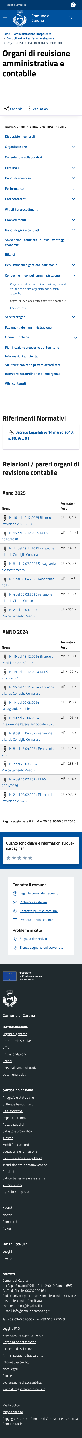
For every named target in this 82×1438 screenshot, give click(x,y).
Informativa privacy (16, 1362)
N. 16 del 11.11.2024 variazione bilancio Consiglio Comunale (28, 690)
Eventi (7, 1258)
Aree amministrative (17, 1040)
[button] (41, 136)
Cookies (8, 1375)
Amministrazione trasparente (23, 1355)
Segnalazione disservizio (19, 1341)
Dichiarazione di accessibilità (22, 1382)
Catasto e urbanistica (17, 1131)
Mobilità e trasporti (16, 1144)
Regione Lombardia (16, 5)
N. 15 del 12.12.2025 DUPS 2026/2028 (25, 536)
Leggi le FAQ (11, 1328)
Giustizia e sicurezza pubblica (22, 1158)
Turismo (8, 1137)
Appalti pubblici (13, 1124)
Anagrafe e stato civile (18, 1097)
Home (6, 34)
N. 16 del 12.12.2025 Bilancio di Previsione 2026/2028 (28, 520)
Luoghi (7, 1251)
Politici (7, 1060)
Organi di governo (15, 1033)
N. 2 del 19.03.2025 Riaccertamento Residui (19, 612)
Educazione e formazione (20, 1151)
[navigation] (4, 17)
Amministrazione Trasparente (32, 34)
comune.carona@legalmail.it (22, 1305)
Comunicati (10, 1221)
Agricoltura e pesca (16, 1191)
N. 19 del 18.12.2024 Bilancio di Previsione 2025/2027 (28, 659)
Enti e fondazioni (14, 1054)
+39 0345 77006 (20, 1319)
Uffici (6, 1047)
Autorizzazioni (12, 1184)
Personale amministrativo (20, 1067)
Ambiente (9, 1171)
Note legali (10, 1368)
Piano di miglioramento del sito (24, 1389)
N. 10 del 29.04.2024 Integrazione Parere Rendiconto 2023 (28, 721)
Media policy (11, 1405)
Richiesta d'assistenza (18, 1348)
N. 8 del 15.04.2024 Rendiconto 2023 (28, 751)
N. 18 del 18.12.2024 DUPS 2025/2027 (25, 675)
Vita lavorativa (13, 1110)
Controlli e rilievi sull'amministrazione (30, 38)
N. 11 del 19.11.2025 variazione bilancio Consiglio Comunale (28, 551)
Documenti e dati (14, 1074)
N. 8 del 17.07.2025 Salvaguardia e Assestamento (29, 566)
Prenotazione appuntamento (23, 1335)
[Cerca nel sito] (71, 18)
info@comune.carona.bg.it (31, 1310)
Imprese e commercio (17, 1117)
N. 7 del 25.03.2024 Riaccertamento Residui (19, 767)
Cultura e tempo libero (18, 1104)
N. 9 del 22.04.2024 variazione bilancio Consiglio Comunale (27, 736)
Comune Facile (13, 1423)
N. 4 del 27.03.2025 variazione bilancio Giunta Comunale (27, 597)
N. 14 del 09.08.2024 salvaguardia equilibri (20, 705)
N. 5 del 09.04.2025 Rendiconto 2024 (28, 582)
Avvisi (7, 1228)
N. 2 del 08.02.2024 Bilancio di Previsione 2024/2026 (27, 797)
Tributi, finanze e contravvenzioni (25, 1164)
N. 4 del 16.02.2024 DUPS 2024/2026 (24, 782)
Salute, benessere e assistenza (24, 1178)
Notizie (7, 1214)
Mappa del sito (13, 1411)
